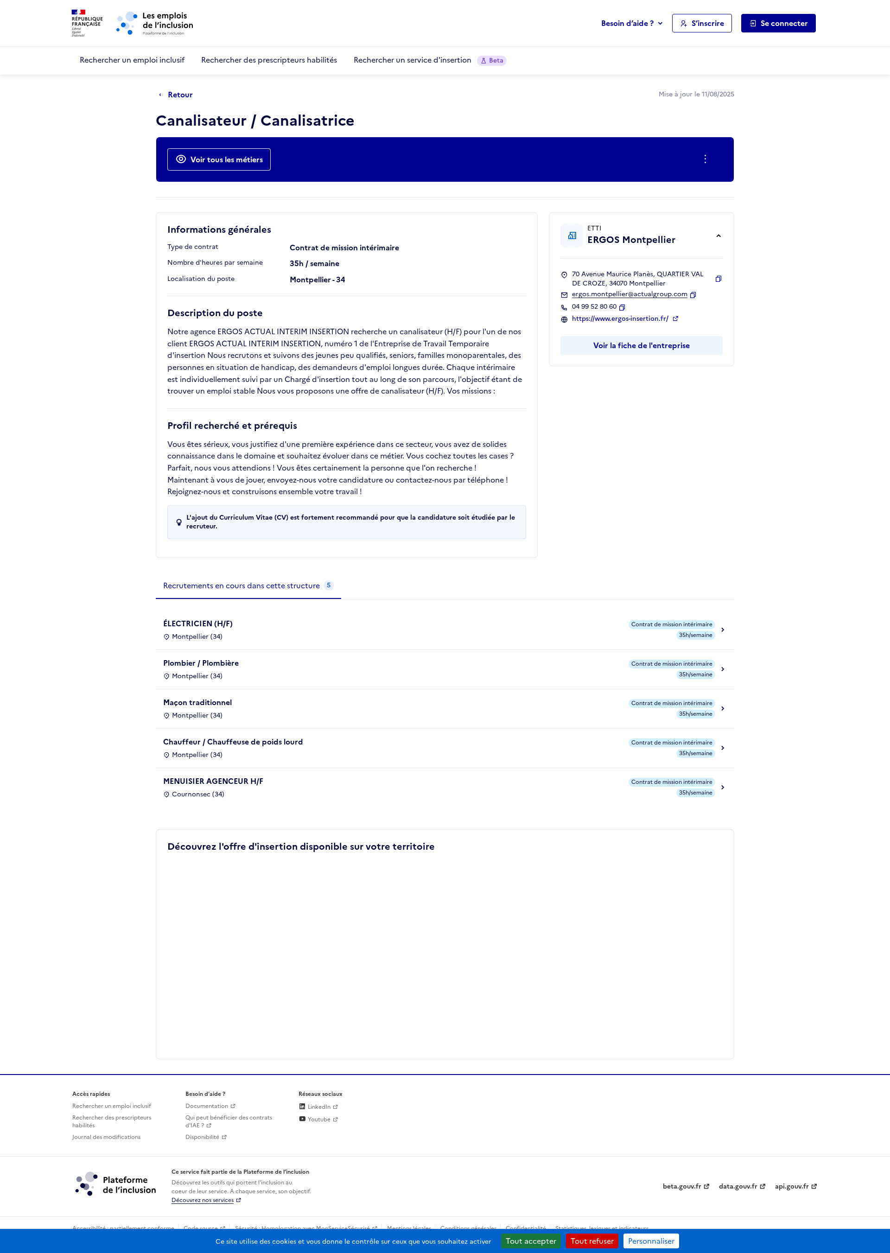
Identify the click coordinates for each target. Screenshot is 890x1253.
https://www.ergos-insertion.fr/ (621, 319)
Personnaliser (651, 1241)
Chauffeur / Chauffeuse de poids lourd (233, 741)
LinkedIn (318, 1107)
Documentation (206, 1106)
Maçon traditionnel (197, 702)
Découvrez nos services (203, 1200)
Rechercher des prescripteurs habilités (269, 59)
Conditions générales (468, 1228)
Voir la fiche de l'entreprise (641, 345)
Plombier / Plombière (201, 662)
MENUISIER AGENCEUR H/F (213, 781)
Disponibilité (202, 1137)
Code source (201, 1228)
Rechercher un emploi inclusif (132, 59)
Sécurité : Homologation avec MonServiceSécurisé (302, 1228)
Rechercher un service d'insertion (428, 59)
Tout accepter (531, 1241)
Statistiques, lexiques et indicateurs (601, 1228)
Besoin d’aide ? (627, 23)
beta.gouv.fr (682, 1186)
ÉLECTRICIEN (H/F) (198, 623)
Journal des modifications (106, 1137)
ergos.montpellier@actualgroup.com (629, 294)
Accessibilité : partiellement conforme (123, 1228)
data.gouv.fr (738, 1186)
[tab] (248, 586)
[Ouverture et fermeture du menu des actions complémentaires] (707, 159)
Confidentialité (526, 1228)
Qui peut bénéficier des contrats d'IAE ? (228, 1121)
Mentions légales (409, 1228)
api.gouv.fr (792, 1186)
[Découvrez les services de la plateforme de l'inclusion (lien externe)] (116, 1183)
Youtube (318, 1119)
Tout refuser (592, 1241)
